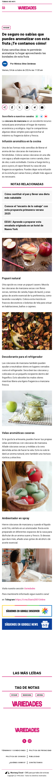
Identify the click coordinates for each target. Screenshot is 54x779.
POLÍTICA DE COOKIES (15, 756)
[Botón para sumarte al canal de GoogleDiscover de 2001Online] (27, 611)
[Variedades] (27, 8)
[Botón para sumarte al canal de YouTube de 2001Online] (45, 116)
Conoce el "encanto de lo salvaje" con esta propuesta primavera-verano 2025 (26, 210)
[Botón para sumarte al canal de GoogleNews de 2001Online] (27, 624)
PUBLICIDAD (34, 756)
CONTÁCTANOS (35, 762)
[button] (12, 107)
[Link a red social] (24, 741)
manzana (27, 695)
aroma (40, 695)
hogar (14, 695)
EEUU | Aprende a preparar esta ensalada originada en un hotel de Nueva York (24, 225)
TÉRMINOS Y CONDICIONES (13, 750)
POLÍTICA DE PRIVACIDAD (40, 750)
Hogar (6, 28)
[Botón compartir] (4, 107)
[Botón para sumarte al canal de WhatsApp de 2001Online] (36, 116)
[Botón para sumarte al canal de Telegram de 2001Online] (41, 116)
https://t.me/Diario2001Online (30, 599)
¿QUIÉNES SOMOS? (17, 762)
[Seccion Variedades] (27, 706)
